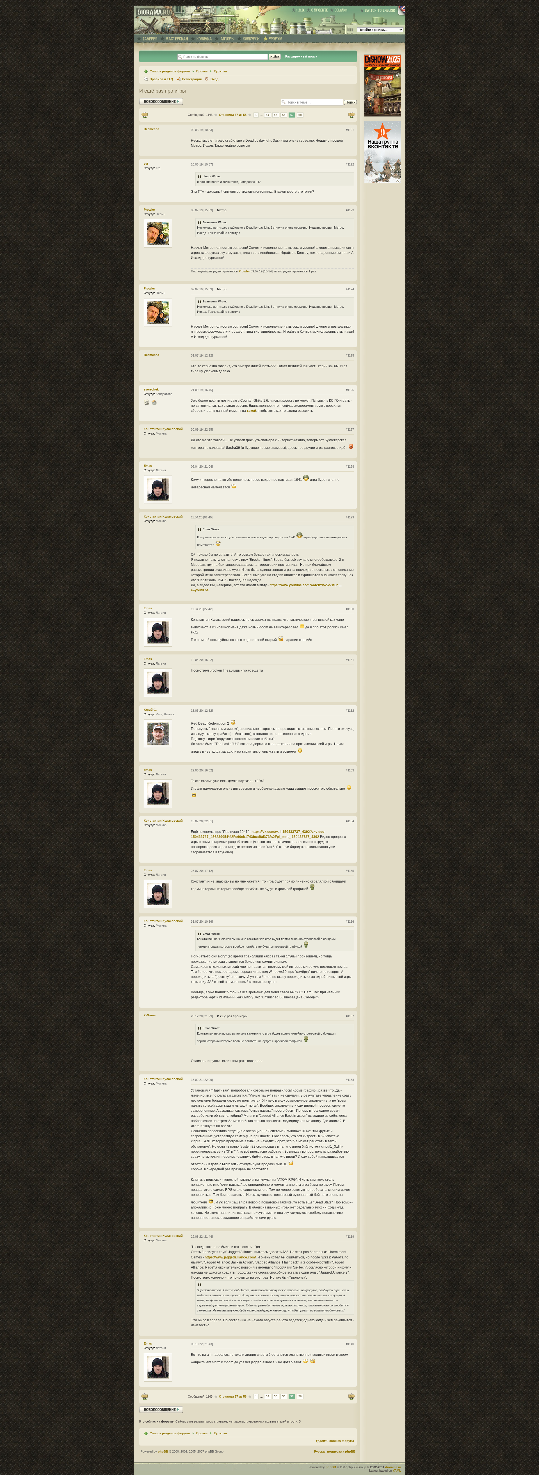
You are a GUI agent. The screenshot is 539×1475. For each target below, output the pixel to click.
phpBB (163, 1451)
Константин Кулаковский (163, 429)
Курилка (220, 71)
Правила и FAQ (161, 79)
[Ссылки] (339, 10)
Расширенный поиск (301, 56)
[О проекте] (318, 10)
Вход (214, 79)
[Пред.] (144, 115)
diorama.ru (393, 1467)
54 (267, 114)
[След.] (351, 115)
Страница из (232, 114)
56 (284, 114)
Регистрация (192, 79)
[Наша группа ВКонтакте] (382, 182)
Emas (148, 465)
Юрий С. (150, 709)
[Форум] (276, 39)
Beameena (151, 129)
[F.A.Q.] (299, 10)
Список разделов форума (170, 71)
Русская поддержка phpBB (334, 1451)
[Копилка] (204, 39)
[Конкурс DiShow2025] (382, 115)
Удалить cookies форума (335, 1440)
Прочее (201, 71)
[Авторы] (227, 39)
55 (275, 114)
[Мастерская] (177, 39)
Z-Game (150, 1015)
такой (251, 411)
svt (146, 163)
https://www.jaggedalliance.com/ (230, 1257)
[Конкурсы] (251, 39)
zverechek (151, 389)
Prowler (149, 209)
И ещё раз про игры (162, 91)
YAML (397, 1470)
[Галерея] (150, 39)
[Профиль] (147, 402)
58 (300, 114)
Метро (222, 210)
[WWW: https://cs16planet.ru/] (154, 402)
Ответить (147, 100)
